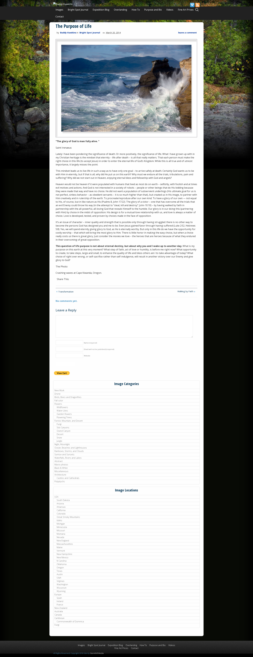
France (60, 604)
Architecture (60, 474)
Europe (57, 594)
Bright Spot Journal (78, 9)
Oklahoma (61, 564)
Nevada (60, 537)
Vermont (61, 550)
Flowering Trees (64, 417)
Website (87, 356)
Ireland (60, 601)
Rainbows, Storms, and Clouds (69, 451)
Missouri (61, 530)
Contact (59, 16)
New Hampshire (64, 554)
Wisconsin (61, 587)
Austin (60, 574)
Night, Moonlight (62, 444)
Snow (59, 437)
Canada (58, 614)
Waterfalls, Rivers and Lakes (68, 457)
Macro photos (61, 464)
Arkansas (61, 506)
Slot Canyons (63, 427)
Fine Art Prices (186, 9)
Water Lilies (62, 410)
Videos (169, 9)
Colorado (61, 513)
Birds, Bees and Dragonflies (67, 397)
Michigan (61, 523)
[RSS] (197, 5)
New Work (59, 390)
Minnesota (62, 527)
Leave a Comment (187, 32)
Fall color (58, 400)
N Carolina (61, 560)
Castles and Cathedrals (68, 478)
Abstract (58, 461)
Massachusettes (65, 544)
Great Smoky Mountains (68, 517)
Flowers (58, 403)
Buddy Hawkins (68, 32)
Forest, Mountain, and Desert (68, 420)
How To (136, 9)
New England (63, 540)
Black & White (61, 468)
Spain (59, 597)
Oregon (60, 567)
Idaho (59, 520)
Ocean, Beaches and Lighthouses (70, 447)
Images (59, 9)
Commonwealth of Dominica (70, 621)
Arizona (60, 503)
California (61, 510)
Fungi (59, 424)
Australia (58, 611)
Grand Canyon (63, 430)
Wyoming (61, 591)
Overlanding (120, 9)
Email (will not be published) (99, 349)
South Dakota (63, 500)
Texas (59, 571)
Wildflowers (62, 407)
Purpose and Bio (153, 9)
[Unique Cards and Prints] (62, 4)
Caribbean (59, 618)
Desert (60, 434)
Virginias (60, 581)
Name (90, 343)
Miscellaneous (61, 471)
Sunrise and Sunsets (64, 454)
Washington (62, 584)
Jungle (59, 441)
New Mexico (62, 557)
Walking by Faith (185, 291)
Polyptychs (59, 481)
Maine (60, 547)
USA (56, 496)
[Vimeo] (192, 5)
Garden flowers (64, 414)
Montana (61, 533)
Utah (59, 577)
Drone (57, 393)
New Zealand (60, 608)
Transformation (65, 291)
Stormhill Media (97, 653)
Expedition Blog (101, 9)
